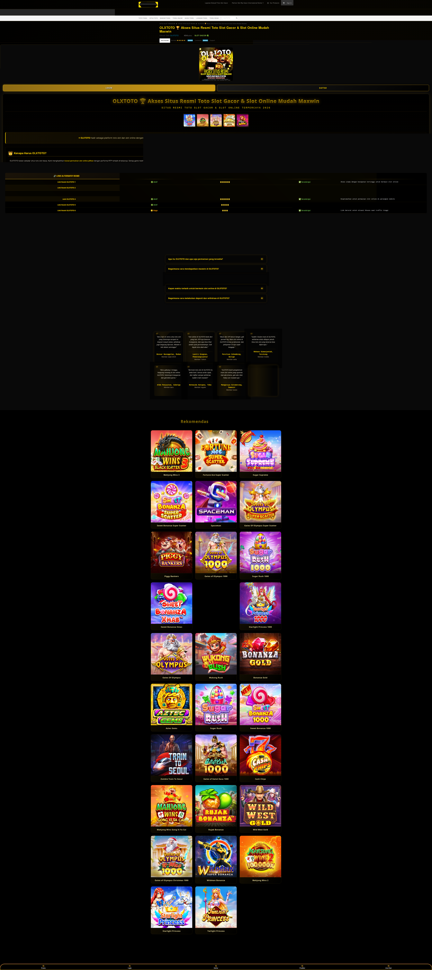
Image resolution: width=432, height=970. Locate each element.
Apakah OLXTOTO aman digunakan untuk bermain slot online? (215, 279)
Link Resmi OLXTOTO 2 (66, 188)
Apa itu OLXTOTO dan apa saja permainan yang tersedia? (215, 259)
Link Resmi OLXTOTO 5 (66, 205)
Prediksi (302, 968)
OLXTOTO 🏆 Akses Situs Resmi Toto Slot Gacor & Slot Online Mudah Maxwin (222, 23)
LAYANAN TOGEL (201, 18)
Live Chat (388, 968)
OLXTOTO (174, 35)
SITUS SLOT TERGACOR (167, 23)
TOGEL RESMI (214, 18)
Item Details (165, 40)
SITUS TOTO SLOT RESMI (186, 23)
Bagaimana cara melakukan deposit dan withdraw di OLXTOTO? (215, 298)
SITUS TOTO (154, 18)
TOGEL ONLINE (177, 18)
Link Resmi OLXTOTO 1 (66, 182)
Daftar (216, 968)
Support (212, 40)
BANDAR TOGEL (165, 18)
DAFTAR (323, 88)
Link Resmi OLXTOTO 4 (66, 199)
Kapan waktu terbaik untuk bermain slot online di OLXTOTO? (215, 288)
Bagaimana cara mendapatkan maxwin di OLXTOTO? (215, 269)
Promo (43, 968)
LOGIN (109, 88)
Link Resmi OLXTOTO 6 (66, 210)
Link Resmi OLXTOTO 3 (66, 193)
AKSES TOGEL (189, 18)
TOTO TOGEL (143, 18)
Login (130, 968)
